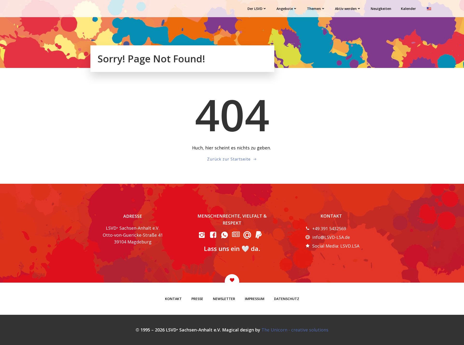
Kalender (408, 8)
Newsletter (224, 298)
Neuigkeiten (381, 8)
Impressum (254, 298)
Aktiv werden (346, 8)
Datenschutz (286, 298)
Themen (314, 8)
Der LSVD (254, 8)
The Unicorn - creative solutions (294, 330)
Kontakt (173, 298)
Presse (197, 298)
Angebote (284, 8)
